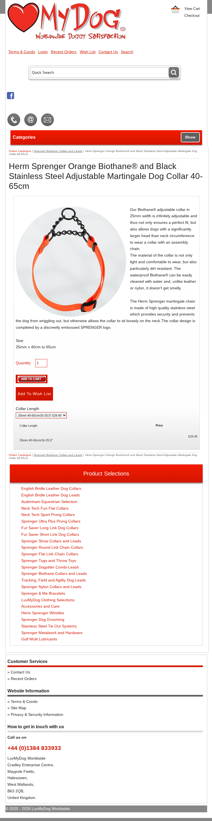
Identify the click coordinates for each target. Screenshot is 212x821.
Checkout (192, 15)
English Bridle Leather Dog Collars (51, 488)
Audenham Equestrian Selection (49, 501)
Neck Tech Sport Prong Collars (48, 514)
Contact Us (108, 52)
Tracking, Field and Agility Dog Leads (53, 580)
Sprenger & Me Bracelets (43, 593)
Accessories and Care (40, 606)
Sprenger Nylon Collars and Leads (51, 587)
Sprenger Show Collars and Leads (51, 541)
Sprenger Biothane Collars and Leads (58, 151)
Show (190, 137)
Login (43, 52)
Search (127, 52)
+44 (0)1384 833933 (34, 748)
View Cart (192, 9)
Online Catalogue (20, 151)
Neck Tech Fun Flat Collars (44, 508)
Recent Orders (63, 52)
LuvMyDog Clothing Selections (48, 600)
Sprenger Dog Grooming (42, 619)
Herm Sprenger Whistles (42, 613)
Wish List (88, 52)
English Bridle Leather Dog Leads (50, 495)
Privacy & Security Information (37, 714)
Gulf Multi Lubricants (39, 639)
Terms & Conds (21, 52)
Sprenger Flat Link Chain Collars (49, 554)
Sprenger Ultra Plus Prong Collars (50, 521)
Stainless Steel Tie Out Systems (49, 626)
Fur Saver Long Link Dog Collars (49, 528)
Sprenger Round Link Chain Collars (52, 547)
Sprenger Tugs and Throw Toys (48, 560)
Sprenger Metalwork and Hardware (52, 632)
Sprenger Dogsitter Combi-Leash (50, 567)
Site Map (18, 708)
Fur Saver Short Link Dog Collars (50, 534)
